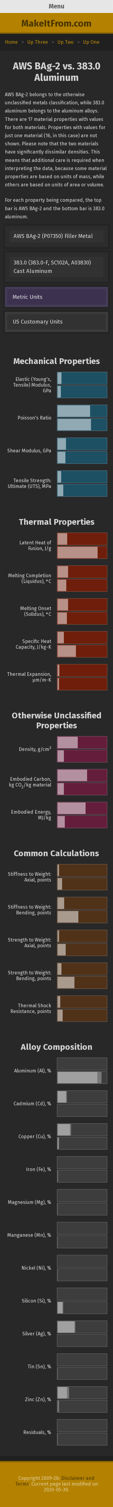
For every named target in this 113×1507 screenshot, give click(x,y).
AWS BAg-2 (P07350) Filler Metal (53, 236)
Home (11, 42)
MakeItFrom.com (56, 23)
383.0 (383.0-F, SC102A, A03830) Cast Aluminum (52, 266)
